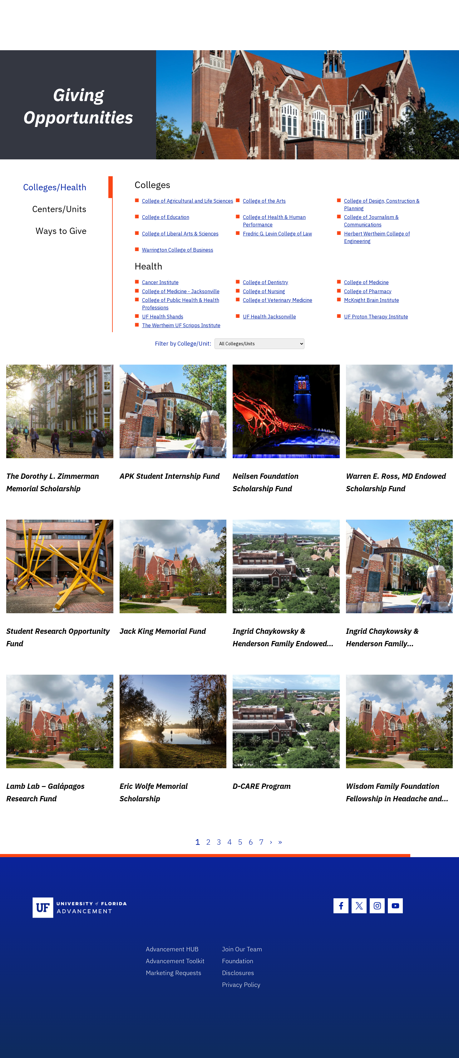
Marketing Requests (173, 972)
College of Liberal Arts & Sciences (180, 234)
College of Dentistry (265, 282)
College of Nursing (264, 291)
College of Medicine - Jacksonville (181, 291)
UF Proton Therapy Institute (376, 316)
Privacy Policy (241, 984)
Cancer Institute (160, 282)
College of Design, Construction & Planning (382, 204)
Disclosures (238, 972)
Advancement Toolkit (175, 961)
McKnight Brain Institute (371, 300)
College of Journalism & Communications (371, 221)
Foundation (237, 961)
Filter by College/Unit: (183, 343)
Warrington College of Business (177, 250)
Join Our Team (242, 949)
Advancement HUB (172, 949)
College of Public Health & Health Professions (180, 304)
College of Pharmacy (368, 291)
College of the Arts (264, 201)
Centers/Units (59, 209)
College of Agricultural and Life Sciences (187, 201)
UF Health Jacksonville (269, 316)
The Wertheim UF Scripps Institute (181, 325)
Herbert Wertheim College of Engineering (377, 237)
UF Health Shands (162, 316)
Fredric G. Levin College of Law (277, 234)
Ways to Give (61, 230)
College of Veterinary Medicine (277, 300)
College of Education (165, 217)
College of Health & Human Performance (274, 221)
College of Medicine (366, 282)
